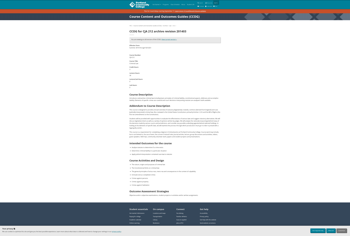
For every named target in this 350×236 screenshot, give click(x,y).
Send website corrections (208, 223)
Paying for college (135, 216)
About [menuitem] (183, 4)
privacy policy (116, 232)
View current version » (169, 39)
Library (155, 220)
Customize (341, 230)
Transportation (157, 216)
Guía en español (181, 220)
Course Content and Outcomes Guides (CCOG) (164, 16)
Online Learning (134, 223)
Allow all (331, 230)
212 (174, 26)
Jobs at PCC (179, 223)
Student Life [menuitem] (190, 4)
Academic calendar (135, 220)
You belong (179, 213)
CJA (170, 26)
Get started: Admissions (136, 213)
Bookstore (156, 223)
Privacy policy (204, 216)
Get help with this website (208, 220)
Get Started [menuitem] (156, 4)
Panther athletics (181, 216)
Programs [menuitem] (166, 4)
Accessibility (204, 213)
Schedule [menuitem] (175, 4)
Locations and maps (159, 213)
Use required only (317, 230)
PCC (131, 26)
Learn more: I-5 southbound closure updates (190, 11)
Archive (165, 26)
